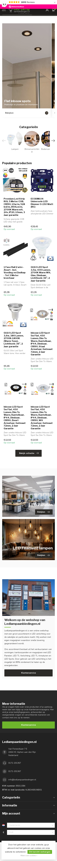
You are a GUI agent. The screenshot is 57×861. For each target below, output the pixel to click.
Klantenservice (28, 672)
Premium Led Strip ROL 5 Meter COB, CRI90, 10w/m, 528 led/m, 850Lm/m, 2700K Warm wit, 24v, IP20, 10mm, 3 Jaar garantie (14, 206)
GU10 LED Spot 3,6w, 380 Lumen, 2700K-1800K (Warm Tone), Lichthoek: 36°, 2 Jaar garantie (14, 340)
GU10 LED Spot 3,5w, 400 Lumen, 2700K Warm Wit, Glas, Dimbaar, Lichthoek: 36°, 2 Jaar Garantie (41, 274)
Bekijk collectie (26, 453)
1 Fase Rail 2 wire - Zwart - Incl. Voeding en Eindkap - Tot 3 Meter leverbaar (15, 272)
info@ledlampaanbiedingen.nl (22, 779)
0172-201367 (14, 763)
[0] (53, 10)
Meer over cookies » (29, 855)
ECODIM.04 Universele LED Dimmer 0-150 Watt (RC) (42, 202)
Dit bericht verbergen (39, 851)
